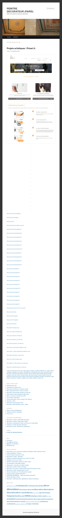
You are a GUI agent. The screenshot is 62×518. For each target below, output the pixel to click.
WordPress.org (10, 445)
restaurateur (13, 378)
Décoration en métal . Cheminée (15, 456)
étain (37, 504)
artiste (48, 370)
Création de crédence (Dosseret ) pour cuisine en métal (20, 458)
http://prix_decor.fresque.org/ (14, 331)
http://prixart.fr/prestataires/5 (14, 264)
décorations (20, 373)
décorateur (49, 372)
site (28, 378)
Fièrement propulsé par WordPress (31, 512)
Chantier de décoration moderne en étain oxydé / (19, 461)
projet (52, 376)
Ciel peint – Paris (11, 401)
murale (22, 496)
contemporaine (34, 372)
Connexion (9, 440)
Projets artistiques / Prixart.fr (21, 48)
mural (12, 375)
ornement (22, 375)
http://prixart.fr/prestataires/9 (14, 233)
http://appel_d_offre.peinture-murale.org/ (17, 363)
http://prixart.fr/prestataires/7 (14, 253)
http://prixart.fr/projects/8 (13, 280)
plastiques (36, 376)
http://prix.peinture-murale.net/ (14, 339)
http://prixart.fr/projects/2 (13, 284)
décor (39, 372)
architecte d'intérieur (40, 370)
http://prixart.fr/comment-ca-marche (16, 308)
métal (27, 495)
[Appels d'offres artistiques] (31, 91)
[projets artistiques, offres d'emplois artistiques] (31, 124)
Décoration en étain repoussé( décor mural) (17, 470)
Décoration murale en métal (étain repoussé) (18, 419)
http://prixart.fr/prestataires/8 (14, 241)
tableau (31, 378)
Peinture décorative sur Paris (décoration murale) (19, 472)
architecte (32, 370)
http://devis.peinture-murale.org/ (15, 343)
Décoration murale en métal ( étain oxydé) (17, 421)
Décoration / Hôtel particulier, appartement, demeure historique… (23, 478)
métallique (34, 496)
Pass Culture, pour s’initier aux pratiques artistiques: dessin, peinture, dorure (26, 451)
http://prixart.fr (10, 221)
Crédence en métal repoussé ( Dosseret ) (17, 424)
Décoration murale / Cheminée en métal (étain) (18, 426)
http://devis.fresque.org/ (13, 327)
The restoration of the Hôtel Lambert (16, 463)
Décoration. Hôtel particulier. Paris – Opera (17, 404)
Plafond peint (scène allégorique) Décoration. (18, 394)
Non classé (14, 370)
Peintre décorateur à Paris (13, 477)
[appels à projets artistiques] (31, 66)
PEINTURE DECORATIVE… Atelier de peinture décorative (21, 475)
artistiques (14, 372)
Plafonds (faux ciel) (11, 385)
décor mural (44, 372)
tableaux (35, 378)
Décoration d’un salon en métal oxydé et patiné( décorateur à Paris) (23, 468)
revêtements (11, 504)
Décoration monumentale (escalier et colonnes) (18, 392)
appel (24, 370)
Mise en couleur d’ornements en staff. (16, 396)
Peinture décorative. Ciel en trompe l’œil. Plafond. (19, 399)
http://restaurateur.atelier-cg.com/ (15, 225)
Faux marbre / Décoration (13, 397)
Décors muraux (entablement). (14, 410)
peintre (25, 499)
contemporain (27, 372)
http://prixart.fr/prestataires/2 (14, 245)
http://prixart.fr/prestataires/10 (14, 249)
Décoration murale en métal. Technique (16, 467)
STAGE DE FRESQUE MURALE (14, 432)
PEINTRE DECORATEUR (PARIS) (20, 10)
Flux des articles (12, 442)
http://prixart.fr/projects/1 (13, 268)
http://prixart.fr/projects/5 (13, 304)
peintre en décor (38, 375)
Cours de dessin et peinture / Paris (15, 455)
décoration (38, 489)
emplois (41, 373)
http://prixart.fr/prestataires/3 (14, 237)
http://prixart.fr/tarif (11, 323)
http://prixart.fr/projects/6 (13, 296)
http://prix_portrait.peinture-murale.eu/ (16, 367)
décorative (25, 373)
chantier (21, 372)
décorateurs (9, 373)
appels (27, 370)
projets (8, 378)
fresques (9, 375)
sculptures (24, 378)
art (45, 370)
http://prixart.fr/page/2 (12, 320)
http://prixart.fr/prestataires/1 (14, 229)
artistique (9, 372)
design (34, 373)
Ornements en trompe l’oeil (14, 387)
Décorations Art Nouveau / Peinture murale (17, 389)
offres (18, 375)
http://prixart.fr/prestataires (14, 213)
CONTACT (15, 37)
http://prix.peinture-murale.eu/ (14, 335)
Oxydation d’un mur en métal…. (15, 460)
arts (18, 372)
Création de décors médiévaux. (14, 412)
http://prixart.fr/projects (13, 217)
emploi (37, 373)
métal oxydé (42, 496)
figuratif (45, 373)
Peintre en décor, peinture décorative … (17, 473)
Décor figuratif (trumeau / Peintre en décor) (17, 390)
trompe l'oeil (40, 378)
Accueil (9, 37)
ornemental (19, 499)
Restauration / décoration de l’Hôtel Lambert (18, 465)
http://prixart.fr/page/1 (12, 316)
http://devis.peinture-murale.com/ (15, 355)
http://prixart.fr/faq (11, 312)
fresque (49, 373)
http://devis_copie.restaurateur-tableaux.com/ (18, 351)
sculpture (19, 378)
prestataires (48, 376)
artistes (52, 370)
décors (30, 373)
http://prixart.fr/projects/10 (13, 288)
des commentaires (12, 444)
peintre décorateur (29, 375)
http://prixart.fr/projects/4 (13, 300)
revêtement (44, 501)
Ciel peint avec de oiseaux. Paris (15, 402)
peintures (31, 376)
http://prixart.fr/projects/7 (13, 292)
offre (16, 375)
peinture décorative (16, 376)
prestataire (42, 376)
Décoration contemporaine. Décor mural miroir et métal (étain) (22, 423)
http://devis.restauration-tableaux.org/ (16, 347)
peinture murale (25, 376)
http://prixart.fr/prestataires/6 (14, 257)
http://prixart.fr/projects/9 (13, 272)
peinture (44, 499)
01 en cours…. (10, 413)
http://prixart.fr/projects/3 (13, 276)
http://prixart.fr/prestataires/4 (14, 261)
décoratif (15, 373)
